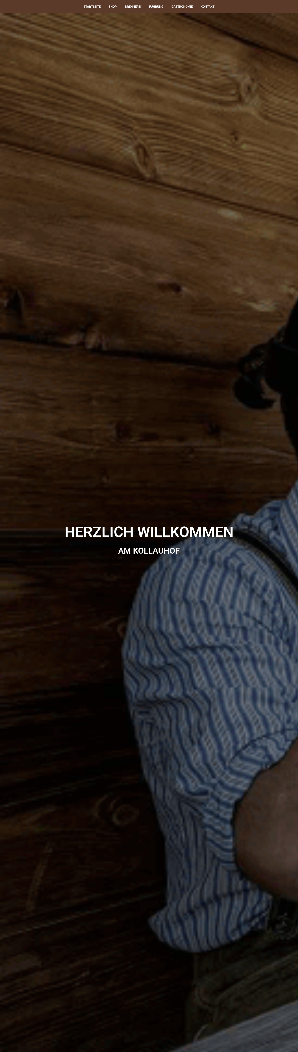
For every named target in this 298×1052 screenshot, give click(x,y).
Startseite (92, 7)
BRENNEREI (133, 7)
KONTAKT (207, 7)
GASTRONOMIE (182, 7)
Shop (113, 7)
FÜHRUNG (156, 7)
